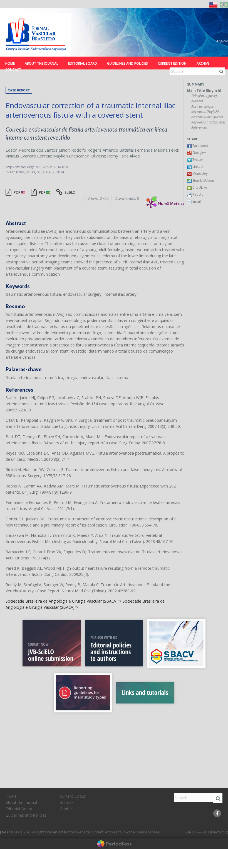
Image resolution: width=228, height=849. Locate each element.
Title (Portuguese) (204, 96)
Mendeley (200, 173)
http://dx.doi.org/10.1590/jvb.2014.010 (37, 166)
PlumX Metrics (171, 202)
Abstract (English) (203, 106)
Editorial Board (82, 63)
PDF (17, 192)
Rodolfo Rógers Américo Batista (102, 150)
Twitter (197, 159)
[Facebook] (217, 813)
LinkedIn (198, 166)
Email (196, 201)
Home (10, 63)
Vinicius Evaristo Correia (28, 156)
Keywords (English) (205, 112)
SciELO (70, 192)
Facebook (200, 145)
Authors (197, 101)
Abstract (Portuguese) (207, 117)
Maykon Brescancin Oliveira (79, 156)
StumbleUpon (203, 180)
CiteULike (199, 187)
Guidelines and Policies (127, 63)
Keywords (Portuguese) (208, 122)
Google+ (199, 152)
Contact (13, 69)
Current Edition (172, 63)
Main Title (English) (204, 90)
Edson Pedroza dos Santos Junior (37, 150)
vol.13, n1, (34, 171)
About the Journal (41, 63)
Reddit (197, 194)
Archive (203, 63)
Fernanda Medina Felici (156, 150)
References (199, 127)
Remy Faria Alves (123, 156)
